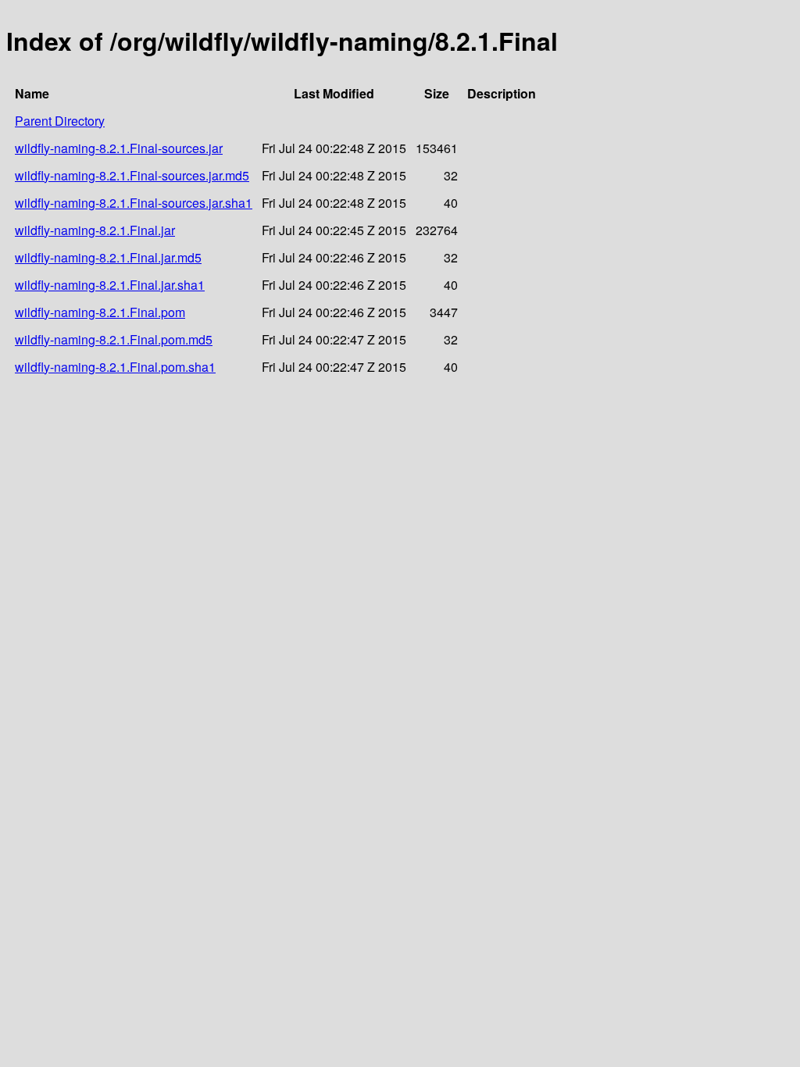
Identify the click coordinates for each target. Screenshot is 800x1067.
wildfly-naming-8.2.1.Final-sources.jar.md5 (132, 175)
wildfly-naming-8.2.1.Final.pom (100, 312)
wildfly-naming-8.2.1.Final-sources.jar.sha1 (133, 203)
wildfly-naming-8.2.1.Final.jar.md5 (108, 257)
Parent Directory (60, 121)
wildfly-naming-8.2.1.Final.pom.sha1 (115, 367)
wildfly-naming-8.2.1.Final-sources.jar (119, 148)
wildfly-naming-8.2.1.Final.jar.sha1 (110, 285)
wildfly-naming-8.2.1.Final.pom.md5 (113, 339)
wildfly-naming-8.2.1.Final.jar (95, 230)
